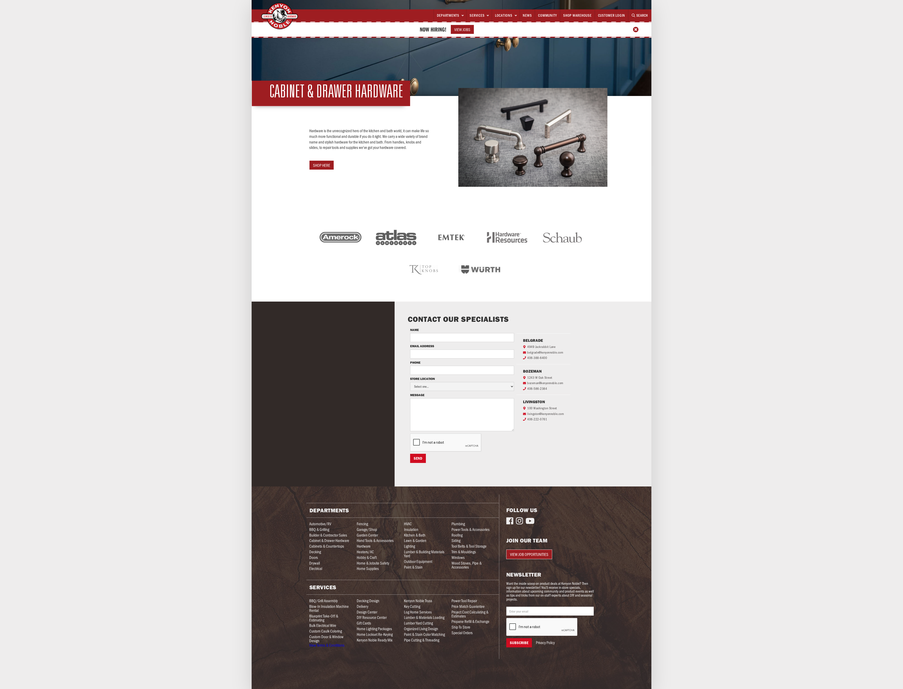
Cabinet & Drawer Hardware (329, 540)
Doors (313, 557)
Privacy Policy (545, 643)
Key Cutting (412, 606)
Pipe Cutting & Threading (421, 640)
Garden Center (367, 535)
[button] (450, 15)
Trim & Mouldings (464, 552)
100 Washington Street (542, 408)
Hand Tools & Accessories (375, 540)
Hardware (364, 546)
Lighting (409, 546)
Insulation (411, 529)
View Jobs (462, 29)
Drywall (314, 563)
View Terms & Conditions (327, 645)
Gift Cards (364, 623)
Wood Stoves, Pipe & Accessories (467, 565)
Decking (315, 552)
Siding (456, 540)
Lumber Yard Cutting (418, 623)
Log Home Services (418, 612)
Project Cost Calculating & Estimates (470, 614)
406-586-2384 (537, 388)
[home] (280, 16)
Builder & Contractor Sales (328, 535)
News (527, 15)
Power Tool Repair (464, 601)
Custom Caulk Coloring (325, 631)
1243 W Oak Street (539, 377)
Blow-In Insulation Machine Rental (329, 608)
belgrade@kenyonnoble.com (545, 352)
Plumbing (458, 524)
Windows (458, 557)
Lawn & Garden (415, 540)
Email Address (422, 346)
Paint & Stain (413, 567)
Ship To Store (461, 627)
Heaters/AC (365, 552)
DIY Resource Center (372, 617)
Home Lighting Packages (374, 629)
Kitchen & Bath (414, 535)
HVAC (408, 524)
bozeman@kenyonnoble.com (545, 383)
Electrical (315, 568)
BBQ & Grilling (319, 529)
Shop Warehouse (577, 15)
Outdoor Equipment (418, 561)
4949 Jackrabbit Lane (541, 346)
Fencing (362, 524)
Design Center (367, 612)
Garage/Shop (367, 529)
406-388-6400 (537, 357)
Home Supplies (368, 568)
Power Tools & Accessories (471, 529)
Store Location (422, 379)
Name (414, 330)
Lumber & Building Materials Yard (424, 554)
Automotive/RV (320, 524)
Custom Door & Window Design (326, 639)
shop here (321, 165)
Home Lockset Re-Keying (375, 634)
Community (547, 15)
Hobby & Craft (367, 557)
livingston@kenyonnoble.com (545, 413)
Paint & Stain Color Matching (424, 634)
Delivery (362, 606)
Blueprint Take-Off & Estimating (323, 618)
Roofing (457, 535)
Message (417, 395)
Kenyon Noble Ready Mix (374, 640)
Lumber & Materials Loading (424, 617)
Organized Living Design (421, 629)
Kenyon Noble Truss (418, 601)
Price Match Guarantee (468, 606)
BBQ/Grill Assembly (323, 601)
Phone (415, 363)
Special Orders (462, 633)
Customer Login (611, 15)
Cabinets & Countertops (326, 546)
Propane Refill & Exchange (470, 621)
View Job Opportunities (529, 554)
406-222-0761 (537, 419)
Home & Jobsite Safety (373, 563)
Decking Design (368, 601)
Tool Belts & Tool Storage (469, 546)
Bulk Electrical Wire (322, 625)
